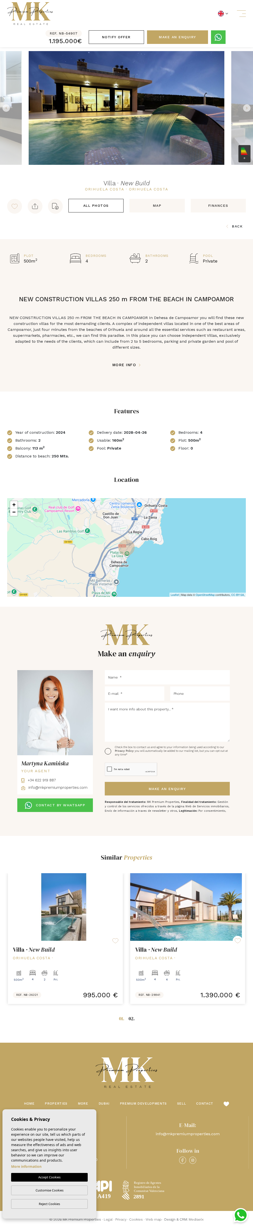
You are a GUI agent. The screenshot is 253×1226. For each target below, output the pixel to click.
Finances (218, 205)
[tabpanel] (65, 938)
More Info (125, 365)
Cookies (136, 1219)
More (83, 1103)
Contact (204, 1103)
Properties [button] (56, 1103)
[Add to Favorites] (14, 206)
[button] (35, 206)
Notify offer (116, 37)
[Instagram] (192, 1160)
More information (26, 1166)
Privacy (120, 1219)
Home (29, 1103)
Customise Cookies (49, 1190)
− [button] (14, 512)
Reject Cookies (49, 1204)
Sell (181, 1103)
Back (237, 226)
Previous (5, 108)
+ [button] (14, 505)
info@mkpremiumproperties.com (57, 787)
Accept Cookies (49, 1177)
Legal (108, 1219)
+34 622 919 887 (41, 780)
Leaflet (175, 595)
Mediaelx (196, 1219)
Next (248, 108)
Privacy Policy (125, 751)
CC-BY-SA (237, 595)
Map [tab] (157, 205)
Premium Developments (143, 1103)
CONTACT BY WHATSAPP (60, 805)
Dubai (104, 1103)
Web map (154, 1219)
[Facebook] (182, 1160)
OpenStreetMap (205, 595)
